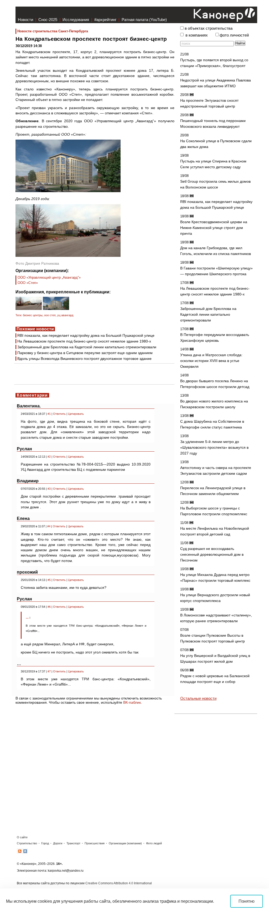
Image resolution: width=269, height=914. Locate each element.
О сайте (22, 837)
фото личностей (234, 35)
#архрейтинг (105, 19)
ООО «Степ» (28, 283)
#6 (49, 606)
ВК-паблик (132, 702)
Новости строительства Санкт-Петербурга (52, 31)
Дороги (57, 843)
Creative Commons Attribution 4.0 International (118, 883)
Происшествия (95, 843)
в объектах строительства (208, 28)
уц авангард (65, 315)
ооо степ (50, 315)
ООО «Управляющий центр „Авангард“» (49, 277)
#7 (49, 671)
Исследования (76, 19)
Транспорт (73, 843)
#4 (48, 526)
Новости (25, 19)
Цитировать (76, 413)
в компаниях (196, 35)
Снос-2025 (47, 19)
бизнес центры (33, 315)
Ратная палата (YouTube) (144, 19)
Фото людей (154, 843)
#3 (49, 488)
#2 (49, 456)
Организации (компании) (125, 843)
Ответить (59, 413)
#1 (49, 413)
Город (45, 843)
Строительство (27, 843)
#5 (49, 579)
